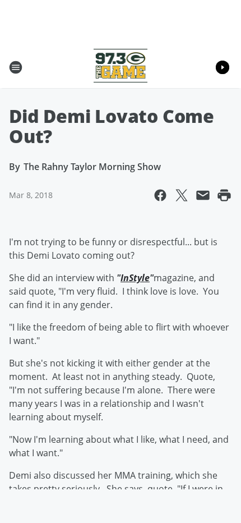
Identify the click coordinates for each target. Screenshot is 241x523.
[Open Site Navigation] (15, 67)
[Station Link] (121, 67)
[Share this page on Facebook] (160, 195)
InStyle (135, 278)
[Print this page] (224, 195)
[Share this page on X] (181, 195)
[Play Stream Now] (222, 67)
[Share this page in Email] (203, 195)
